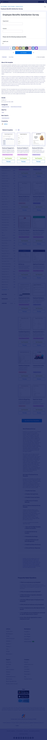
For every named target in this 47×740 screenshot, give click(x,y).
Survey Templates (11, 6)
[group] (8, 149)
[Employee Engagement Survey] (8, 139)
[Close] (44, 1)
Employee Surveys (19, 6)
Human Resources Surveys (16, 106)
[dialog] (23, 370)
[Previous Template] (13, 52)
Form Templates (4, 6)
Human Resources (5, 118)
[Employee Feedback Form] (23, 139)
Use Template (24, 52)
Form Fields (11, 57)
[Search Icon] (45, 7)
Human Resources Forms (7, 154)
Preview (8, 161)
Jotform (6, 124)
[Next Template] (33, 52)
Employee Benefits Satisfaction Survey (12, 9)
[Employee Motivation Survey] (38, 139)
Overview (4, 57)
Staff (3, 112)
